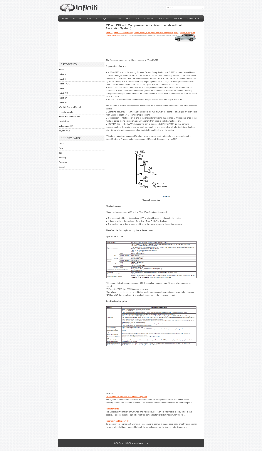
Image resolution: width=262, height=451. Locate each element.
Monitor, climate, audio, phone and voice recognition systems (156, 33)
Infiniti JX (109, 33)
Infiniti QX (63, 93)
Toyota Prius (64, 131)
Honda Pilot (64, 121)
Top (137, 18)
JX (112, 18)
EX (97, 18)
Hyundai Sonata (66, 112)
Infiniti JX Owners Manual (123, 33)
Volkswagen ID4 (66, 126)
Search (177, 18)
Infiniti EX (63, 88)
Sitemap (148, 18)
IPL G (88, 18)
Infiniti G (62, 79)
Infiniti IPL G (64, 84)
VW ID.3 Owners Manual (70, 107)
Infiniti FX (63, 102)
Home (65, 18)
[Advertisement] (151, 47)
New (128, 18)
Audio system (185, 33)
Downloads (192, 18)
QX (104, 18)
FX (119, 18)
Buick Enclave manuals (69, 117)
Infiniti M (63, 74)
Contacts (163, 18)
